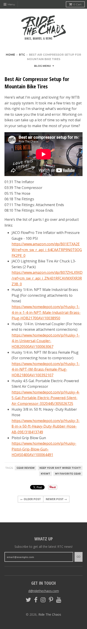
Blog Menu (42, 65)
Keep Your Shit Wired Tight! (60, 468)
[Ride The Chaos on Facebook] (35, 600)
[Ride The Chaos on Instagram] (43, 600)
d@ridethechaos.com (43, 591)
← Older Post (30, 499)
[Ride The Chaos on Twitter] (28, 600)
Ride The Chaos (49, 614)
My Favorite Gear (68, 473)
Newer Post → (56, 499)
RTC (22, 54)
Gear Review (26, 468)
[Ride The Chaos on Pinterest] (51, 600)
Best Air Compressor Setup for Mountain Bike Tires (36, 82)
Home (10, 54)
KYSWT (45, 473)
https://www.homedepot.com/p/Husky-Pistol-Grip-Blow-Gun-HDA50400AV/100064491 (44, 449)
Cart (77, 4)
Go (78, 556)
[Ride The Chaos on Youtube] (58, 600)
